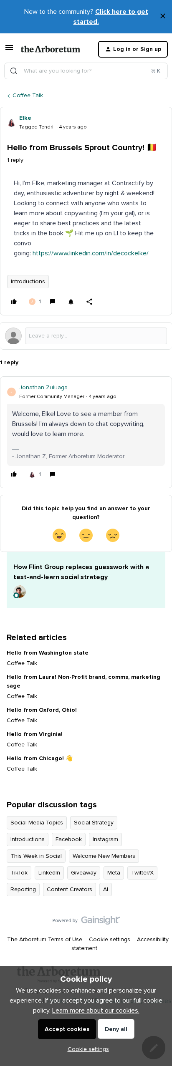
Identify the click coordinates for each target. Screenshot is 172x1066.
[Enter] (13, 71)
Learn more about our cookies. (95, 1010)
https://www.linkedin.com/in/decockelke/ (91, 253)
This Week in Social (36, 856)
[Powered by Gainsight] (86, 922)
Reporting (23, 889)
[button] (9, 51)
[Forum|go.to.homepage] (50, 49)
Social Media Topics (36, 823)
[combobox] (86, 71)
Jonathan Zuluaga (43, 388)
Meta (113, 873)
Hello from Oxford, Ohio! (42, 710)
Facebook (69, 839)
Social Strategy (94, 823)
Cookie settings (109, 940)
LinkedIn (49, 873)
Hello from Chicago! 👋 (40, 758)
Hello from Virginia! (35, 734)
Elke (25, 118)
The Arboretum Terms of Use (44, 940)
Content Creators (69, 889)
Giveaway (83, 873)
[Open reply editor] (86, 336)
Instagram (105, 839)
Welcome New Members (104, 856)
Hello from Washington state (48, 653)
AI (105, 889)
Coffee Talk (28, 95)
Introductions (28, 282)
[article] (86, 432)
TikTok (19, 873)
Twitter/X (142, 873)
